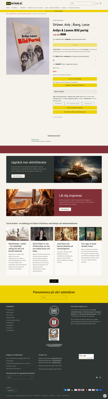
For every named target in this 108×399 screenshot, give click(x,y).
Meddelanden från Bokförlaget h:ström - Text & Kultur (18, 363)
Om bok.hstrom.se (10, 309)
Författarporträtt (10, 360)
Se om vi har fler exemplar (74, 79)
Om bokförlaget (9, 325)
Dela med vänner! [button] (58, 117)
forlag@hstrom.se (56, 362)
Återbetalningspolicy (37, 395)
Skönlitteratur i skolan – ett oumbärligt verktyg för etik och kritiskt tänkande (17, 247)
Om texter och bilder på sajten (13, 320)
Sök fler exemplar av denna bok (75, 107)
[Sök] (94, 3)
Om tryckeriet (9, 327)
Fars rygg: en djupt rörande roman (88, 245)
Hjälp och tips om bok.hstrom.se (13, 368)
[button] (15, 7)
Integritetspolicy (45, 395)
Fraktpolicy (59, 395)
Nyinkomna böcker (10, 317)
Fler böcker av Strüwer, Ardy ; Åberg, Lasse (75, 112)
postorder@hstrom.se (56, 358)
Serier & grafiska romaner (73, 103)
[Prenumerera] (65, 297)
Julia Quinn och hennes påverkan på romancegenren (65, 246)
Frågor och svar (9, 315)
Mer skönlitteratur (18, 176)
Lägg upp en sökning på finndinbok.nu (75, 85)
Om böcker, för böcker (11, 366)
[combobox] (83, 3)
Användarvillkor (52, 395)
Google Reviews (59, 11)
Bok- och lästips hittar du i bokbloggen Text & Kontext (18, 358)
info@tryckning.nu (56, 360)
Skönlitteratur (58, 103)
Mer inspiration (65, 209)
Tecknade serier (88, 103)
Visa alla (54, 281)
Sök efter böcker (10, 312)
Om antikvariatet (10, 322)
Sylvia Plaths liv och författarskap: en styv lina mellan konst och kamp (41, 247)
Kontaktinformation (65, 395)
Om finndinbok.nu (10, 330)
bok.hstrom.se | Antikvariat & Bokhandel (16, 395)
